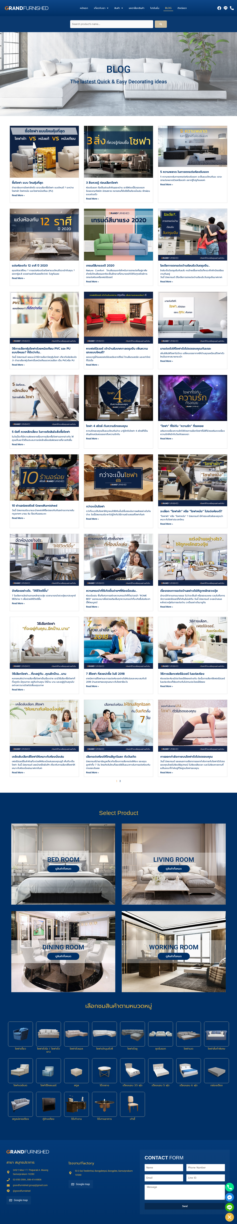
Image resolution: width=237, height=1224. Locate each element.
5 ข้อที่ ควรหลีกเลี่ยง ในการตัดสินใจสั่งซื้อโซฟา (41, 432)
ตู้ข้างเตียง (48, 1119)
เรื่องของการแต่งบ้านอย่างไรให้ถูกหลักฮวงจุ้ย (189, 590)
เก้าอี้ (132, 1119)
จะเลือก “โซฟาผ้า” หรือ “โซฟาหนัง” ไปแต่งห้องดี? (191, 511)
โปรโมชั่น (154, 8)
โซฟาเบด (188, 1049)
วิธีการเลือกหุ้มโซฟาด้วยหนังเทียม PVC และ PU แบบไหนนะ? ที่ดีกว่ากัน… (41, 350)
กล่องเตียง (216, 1085)
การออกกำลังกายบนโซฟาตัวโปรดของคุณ (186, 756)
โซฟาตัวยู (132, 1049)
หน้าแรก (84, 8)
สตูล (76, 1085)
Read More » (18, 195)
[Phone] (229, 1187)
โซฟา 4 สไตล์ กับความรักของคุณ (107, 426)
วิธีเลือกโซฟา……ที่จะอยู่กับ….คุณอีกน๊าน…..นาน (39, 674)
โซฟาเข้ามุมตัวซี (104, 1049)
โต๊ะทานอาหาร (104, 1119)
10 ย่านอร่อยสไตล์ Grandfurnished (34, 505)
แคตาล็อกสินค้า (136, 8)
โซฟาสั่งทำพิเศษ (216, 1049)
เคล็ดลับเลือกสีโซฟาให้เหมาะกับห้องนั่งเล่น (38, 756)
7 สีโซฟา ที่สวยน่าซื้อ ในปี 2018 (105, 674)
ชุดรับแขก (160, 1049)
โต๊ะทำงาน (76, 1119)
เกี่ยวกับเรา (99, 8)
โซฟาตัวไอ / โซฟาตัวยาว (48, 1050)
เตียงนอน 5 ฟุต (160, 1085)
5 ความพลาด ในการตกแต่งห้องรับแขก (184, 172)
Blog (168, 8)
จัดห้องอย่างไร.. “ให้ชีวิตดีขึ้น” (30, 590)
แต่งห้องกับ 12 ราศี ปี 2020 (30, 265)
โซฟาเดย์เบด (20, 1085)
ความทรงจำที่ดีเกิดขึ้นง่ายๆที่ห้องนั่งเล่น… (111, 590)
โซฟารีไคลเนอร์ (48, 1085)
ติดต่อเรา (182, 8)
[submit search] (161, 24)
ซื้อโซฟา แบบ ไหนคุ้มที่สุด (27, 182)
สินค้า (117, 8)
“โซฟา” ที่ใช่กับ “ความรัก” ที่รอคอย (182, 426)
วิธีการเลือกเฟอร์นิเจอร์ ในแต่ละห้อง (182, 674)
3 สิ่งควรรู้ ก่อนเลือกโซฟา (102, 182)
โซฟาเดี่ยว (20, 1049)
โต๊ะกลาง (104, 1085)
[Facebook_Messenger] (229, 1197)
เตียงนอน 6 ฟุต (189, 1085)
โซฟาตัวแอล (76, 1049)
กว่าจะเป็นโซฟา (95, 506)
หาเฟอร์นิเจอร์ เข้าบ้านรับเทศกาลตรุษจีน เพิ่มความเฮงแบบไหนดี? (117, 350)
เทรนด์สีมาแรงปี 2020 (100, 265)
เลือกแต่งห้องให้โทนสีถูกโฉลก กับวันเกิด (111, 756)
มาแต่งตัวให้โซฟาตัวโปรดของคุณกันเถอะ (185, 348)
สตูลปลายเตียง (20, 1119)
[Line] (229, 1207)
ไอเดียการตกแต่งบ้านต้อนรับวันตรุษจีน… (185, 265)
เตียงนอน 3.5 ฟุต (132, 1085)
